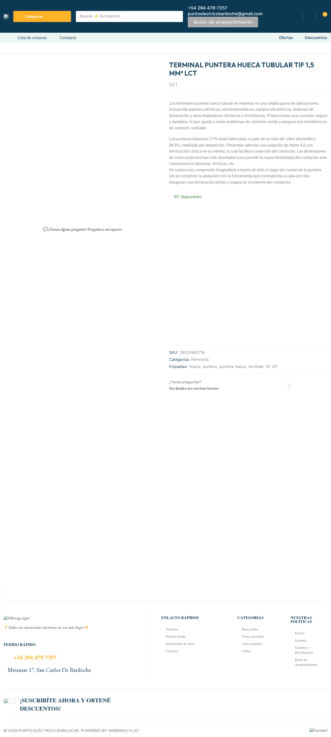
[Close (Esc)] (0, 591)
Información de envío (180, 643)
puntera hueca (233, 366)
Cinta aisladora (252, 643)
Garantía (301, 640)
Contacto (172, 651)
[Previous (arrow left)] (0, 596)
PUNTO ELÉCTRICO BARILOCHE (49, 730)
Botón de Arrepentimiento (306, 662)
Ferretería (200, 359)
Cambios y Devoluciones (304, 650)
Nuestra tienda (175, 636)
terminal (255, 366)
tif (267, 366)
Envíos (299, 633)
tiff (274, 366)
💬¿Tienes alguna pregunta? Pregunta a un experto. (83, 229)
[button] (223, 22)
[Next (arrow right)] (2, 596)
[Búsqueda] (178, 16)
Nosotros (172, 629)
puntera (210, 366)
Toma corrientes (253, 636)
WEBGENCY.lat (123, 730)
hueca (194, 366)
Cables (246, 651)
